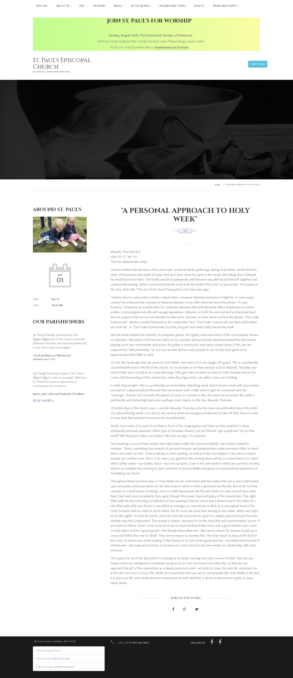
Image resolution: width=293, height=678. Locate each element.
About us (63, 6)
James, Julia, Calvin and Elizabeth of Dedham (59, 394)
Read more (42, 400)
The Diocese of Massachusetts (53, 658)
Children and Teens (171, 6)
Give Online (258, 64)
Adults (199, 6)
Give (81, 6)
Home (217, 185)
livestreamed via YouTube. (172, 47)
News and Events (225, 6)
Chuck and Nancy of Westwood (52, 355)
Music (118, 6)
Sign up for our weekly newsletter (55, 666)
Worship (99, 6)
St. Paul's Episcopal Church (62, 63)
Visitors (41, 6)
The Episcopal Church (48, 650)
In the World (140, 6)
